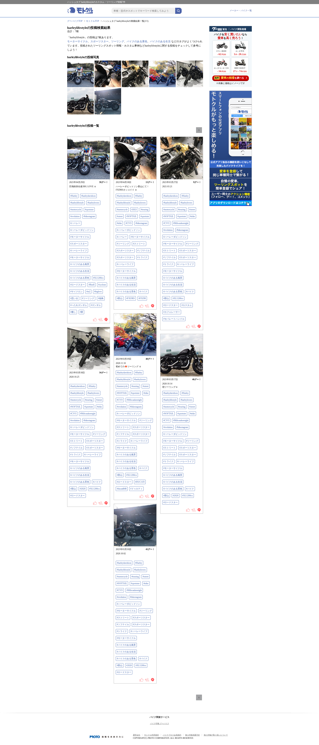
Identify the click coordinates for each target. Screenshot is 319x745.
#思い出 (74, 298)
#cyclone (102, 284)
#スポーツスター (78, 243)
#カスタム (187, 305)
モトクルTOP (92, 21)
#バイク (143, 291)
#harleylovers (93, 202)
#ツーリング (88, 298)
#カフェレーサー (171, 312)
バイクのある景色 (137, 41)
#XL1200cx (98, 278)
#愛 (81, 312)
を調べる (229, 77)
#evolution (75, 216)
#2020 (82, 488)
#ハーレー (75, 223)
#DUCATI (140, 482)
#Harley (73, 196)
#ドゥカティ (136, 488)
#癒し (73, 312)
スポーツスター (99, 41)
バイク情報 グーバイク (159, 723)
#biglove (98, 291)
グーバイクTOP (75, 21)
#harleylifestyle (77, 202)
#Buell (91, 284)
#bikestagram (89, 216)
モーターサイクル (77, 41)
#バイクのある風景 (79, 264)
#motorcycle (75, 209)
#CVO (129, 223)
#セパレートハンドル (173, 319)
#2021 (134, 209)
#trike (119, 223)
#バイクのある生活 (79, 271)
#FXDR (142, 298)
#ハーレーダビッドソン (82, 230)
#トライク (142, 257)
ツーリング (117, 41)
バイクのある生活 (160, 41)
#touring (144, 209)
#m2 (88, 291)
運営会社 (136, 735)
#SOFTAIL (131, 216)
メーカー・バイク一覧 (241, 10)
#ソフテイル (143, 250)
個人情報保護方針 (192, 735)
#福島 (101, 298)
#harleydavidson (88, 196)
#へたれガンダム (78, 305)
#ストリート (139, 243)
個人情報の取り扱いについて (216, 735)
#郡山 (119, 298)
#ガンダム (96, 305)
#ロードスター (77, 284)
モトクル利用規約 (151, 735)
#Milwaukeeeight (180, 223)
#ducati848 (121, 488)
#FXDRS (130, 298)
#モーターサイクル (79, 237)
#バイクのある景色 (79, 278)
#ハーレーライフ (78, 250)
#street (120, 216)
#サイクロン (76, 291)
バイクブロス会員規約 (172, 735)
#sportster (89, 209)
